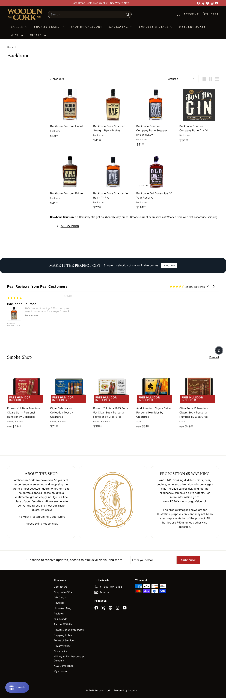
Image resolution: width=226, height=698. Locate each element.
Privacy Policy (62, 645)
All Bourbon (70, 226)
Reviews (59, 613)
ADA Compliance (63, 665)
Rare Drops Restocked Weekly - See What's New (100, 2)
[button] (219, 350)
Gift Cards (60, 597)
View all (214, 357)
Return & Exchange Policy (69, 629)
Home (10, 47)
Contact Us (60, 586)
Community (60, 651)
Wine (15, 35)
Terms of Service (64, 640)
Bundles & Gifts (154, 26)
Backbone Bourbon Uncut (13, 325)
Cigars (36, 35)
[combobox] (90, 14)
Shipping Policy (63, 635)
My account (61, 671)
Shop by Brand (47, 26)
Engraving (119, 26)
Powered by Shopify (125, 690)
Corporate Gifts (63, 592)
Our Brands (60, 618)
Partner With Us (63, 624)
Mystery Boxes (192, 26)
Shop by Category (86, 26)
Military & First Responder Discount (69, 658)
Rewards (59, 602)
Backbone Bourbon (22, 304)
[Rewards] (17, 687)
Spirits (17, 26)
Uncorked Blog (62, 608)
